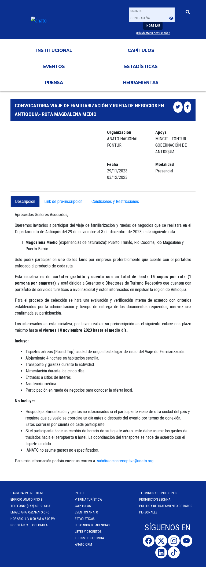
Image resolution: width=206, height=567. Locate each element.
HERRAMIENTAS (141, 82)
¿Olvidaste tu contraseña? (153, 33)
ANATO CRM (83, 544)
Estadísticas (141, 66)
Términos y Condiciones (158, 493)
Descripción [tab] (25, 201)
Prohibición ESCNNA (154, 499)
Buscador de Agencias (92, 525)
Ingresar (153, 26)
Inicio (79, 493)
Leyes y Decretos (88, 532)
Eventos (54, 66)
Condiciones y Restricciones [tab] (115, 201)
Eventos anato (86, 512)
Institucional (54, 50)
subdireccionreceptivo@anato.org (125, 460)
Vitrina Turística (88, 499)
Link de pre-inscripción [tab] (63, 201)
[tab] (148, 198)
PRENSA (54, 82)
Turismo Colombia (89, 538)
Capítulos (141, 50)
